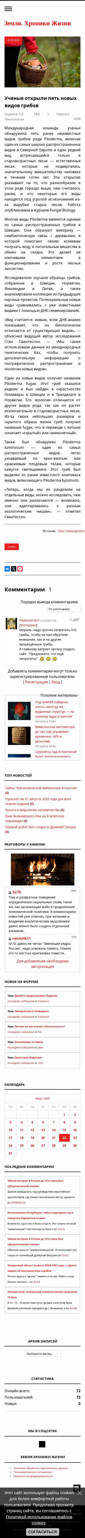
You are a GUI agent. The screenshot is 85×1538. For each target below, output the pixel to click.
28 (54, 1145)
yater (41, 1047)
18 (22, 1138)
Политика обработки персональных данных (41, 1468)
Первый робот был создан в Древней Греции (40, 827)
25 (22, 1145)
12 (32, 1130)
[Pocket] (20, 569)
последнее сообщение (20, 1001)
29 (64, 1145)
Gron (61, 1229)
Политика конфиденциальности (33, 1476)
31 (10, 1153)
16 (75, 1130)
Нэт (40, 1032)
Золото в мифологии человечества (32, 810)
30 (75, 1145)
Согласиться (42, 1532)
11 (22, 1130)
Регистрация (36, 681)
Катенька (43, 1001)
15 (64, 1130)
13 (43, 1130)
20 (43, 1138)
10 (10, 1130)
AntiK (73, 1308)
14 (54, 1130)
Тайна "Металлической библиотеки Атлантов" (41, 788)
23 (75, 1138)
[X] (13, 569)
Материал (28, 625)
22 (64, 1138)
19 (32, 1138)
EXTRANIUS (17, 1202)
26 (32, 1145)
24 (10, 1145)
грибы (12, 546)
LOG (40, 1063)
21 (54, 1138)
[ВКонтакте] (7, 569)
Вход (56, 681)
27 (43, 1145)
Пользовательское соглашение (33, 1472)
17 (10, 1138)
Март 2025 (42, 1098)
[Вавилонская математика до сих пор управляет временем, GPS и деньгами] (19, 744)
